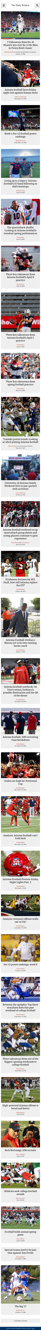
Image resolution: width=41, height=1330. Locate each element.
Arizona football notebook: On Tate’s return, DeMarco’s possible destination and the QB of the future (20, 691)
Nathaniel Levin (20, 140)
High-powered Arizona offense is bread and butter (20, 1107)
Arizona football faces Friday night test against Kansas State (20, 91)
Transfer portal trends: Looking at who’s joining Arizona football (20, 441)
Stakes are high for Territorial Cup (20, 782)
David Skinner (20, 650)
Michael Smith (9, 52)
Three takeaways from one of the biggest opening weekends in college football (20, 1061)
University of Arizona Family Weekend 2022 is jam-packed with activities (20, 486)
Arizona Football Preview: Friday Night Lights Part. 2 (20, 881)
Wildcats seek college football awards (20, 1193)
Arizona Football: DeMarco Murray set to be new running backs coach (20, 643)
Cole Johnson (25, 542)
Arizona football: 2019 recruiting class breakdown (20, 738)
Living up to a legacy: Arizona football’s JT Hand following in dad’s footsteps (20, 183)
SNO (29, 1328)
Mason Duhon (12, 446)
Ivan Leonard (20, 968)
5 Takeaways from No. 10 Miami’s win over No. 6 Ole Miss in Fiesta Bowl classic (20, 45)
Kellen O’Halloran (20, 97)
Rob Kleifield (20, 589)
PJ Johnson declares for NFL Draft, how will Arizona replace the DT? (20, 582)
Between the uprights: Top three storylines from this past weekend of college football (20, 1007)
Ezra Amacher (20, 1154)
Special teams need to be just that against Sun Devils (20, 1251)
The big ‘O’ (20, 1306)
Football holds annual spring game (20, 1233)
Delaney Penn (20, 190)
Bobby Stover (20, 1310)
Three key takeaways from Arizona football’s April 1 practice (20, 337)
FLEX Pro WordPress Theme (18, 1328)
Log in (33, 1328)
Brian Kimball (20, 1257)
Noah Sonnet (20, 1014)
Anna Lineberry (20, 493)
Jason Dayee (20, 237)
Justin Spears (20, 1112)
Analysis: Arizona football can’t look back (20, 837)
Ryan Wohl (15, 542)
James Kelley (20, 1239)
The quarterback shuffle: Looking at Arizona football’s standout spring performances (20, 230)
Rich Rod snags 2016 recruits (20, 1150)
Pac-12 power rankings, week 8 (20, 964)
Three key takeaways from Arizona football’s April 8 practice (20, 277)
